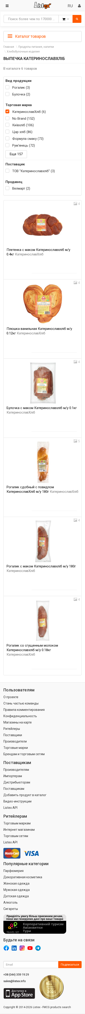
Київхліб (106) (23, 125)
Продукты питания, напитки (36, 46)
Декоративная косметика (22, 877)
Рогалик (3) (21, 88)
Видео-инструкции (17, 801)
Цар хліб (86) (22, 132)
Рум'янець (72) (23, 145)
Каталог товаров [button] (30, 36)
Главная (8, 46)
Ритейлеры (11, 729)
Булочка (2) (21, 94)
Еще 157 (16, 154)
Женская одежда (16, 883)
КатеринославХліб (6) (29, 112)
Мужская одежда (16, 890)
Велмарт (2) (21, 188)
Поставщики (12, 735)
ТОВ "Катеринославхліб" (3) (33, 171)
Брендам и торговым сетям (24, 754)
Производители (15, 741)
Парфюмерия (13, 871)
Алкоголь (10, 902)
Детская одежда (16, 896)
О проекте (10, 697)
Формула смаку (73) (28, 139)
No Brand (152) (23, 119)
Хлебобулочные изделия (23, 51)
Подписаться (70, 964)
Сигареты (10, 909)
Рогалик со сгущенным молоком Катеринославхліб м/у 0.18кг (32, 650)
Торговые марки (15, 748)
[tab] (42, 36)
